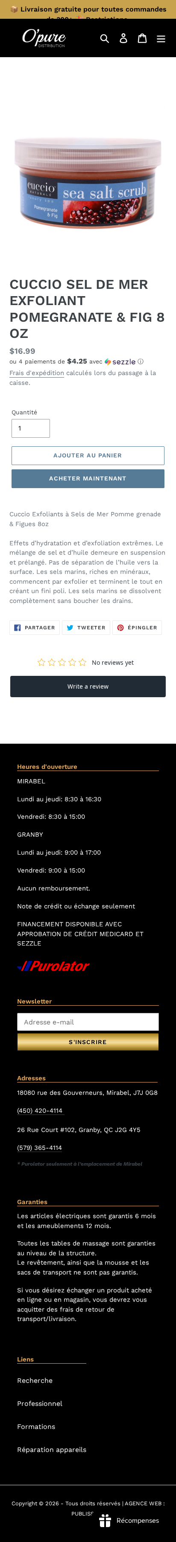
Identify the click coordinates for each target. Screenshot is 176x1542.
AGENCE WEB (143, 1503)
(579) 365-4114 (39, 1148)
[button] (88, 361)
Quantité (24, 412)
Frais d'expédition (36, 373)
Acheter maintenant (87, 478)
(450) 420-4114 (41, 1110)
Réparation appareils (51, 1450)
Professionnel (39, 1403)
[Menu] (161, 37)
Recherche (35, 1380)
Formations (36, 1427)
